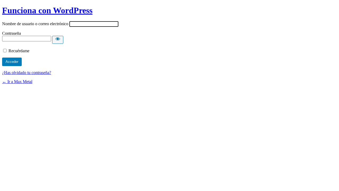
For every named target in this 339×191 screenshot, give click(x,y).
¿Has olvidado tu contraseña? (26, 72)
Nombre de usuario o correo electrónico (35, 23)
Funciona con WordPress (47, 10)
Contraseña (11, 33)
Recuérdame (18, 51)
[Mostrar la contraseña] (57, 40)
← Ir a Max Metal (17, 81)
